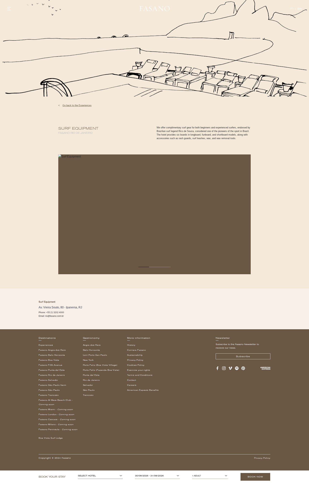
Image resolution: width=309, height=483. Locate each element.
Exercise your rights (138, 370)
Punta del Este (91, 375)
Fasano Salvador (48, 380)
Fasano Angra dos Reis (52, 350)
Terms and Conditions (140, 375)
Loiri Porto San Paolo (95, 355)
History (131, 345)
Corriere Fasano (136, 350)
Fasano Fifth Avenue (50, 365)
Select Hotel (87, 476)
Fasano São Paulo (49, 390)
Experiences (46, 345)
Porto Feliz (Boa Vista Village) (100, 365)
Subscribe (243, 356)
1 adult (196, 476)
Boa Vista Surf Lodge (51, 438)
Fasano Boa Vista (49, 360)
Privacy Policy (135, 360)
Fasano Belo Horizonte (52, 355)
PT (292, 9)
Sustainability (135, 355)
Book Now (255, 477)
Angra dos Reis (92, 345)
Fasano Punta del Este (52, 370)
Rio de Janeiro (91, 380)
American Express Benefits (143, 390)
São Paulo (89, 390)
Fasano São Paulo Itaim (52, 385)
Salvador (88, 385)
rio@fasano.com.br (54, 316)
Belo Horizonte (91, 350)
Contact (131, 380)
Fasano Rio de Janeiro (52, 375)
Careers (131, 385)
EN (300, 9)
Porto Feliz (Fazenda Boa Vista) (101, 370)
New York (88, 360)
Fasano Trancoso (49, 395)
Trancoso (88, 395)
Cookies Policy (135, 365)
